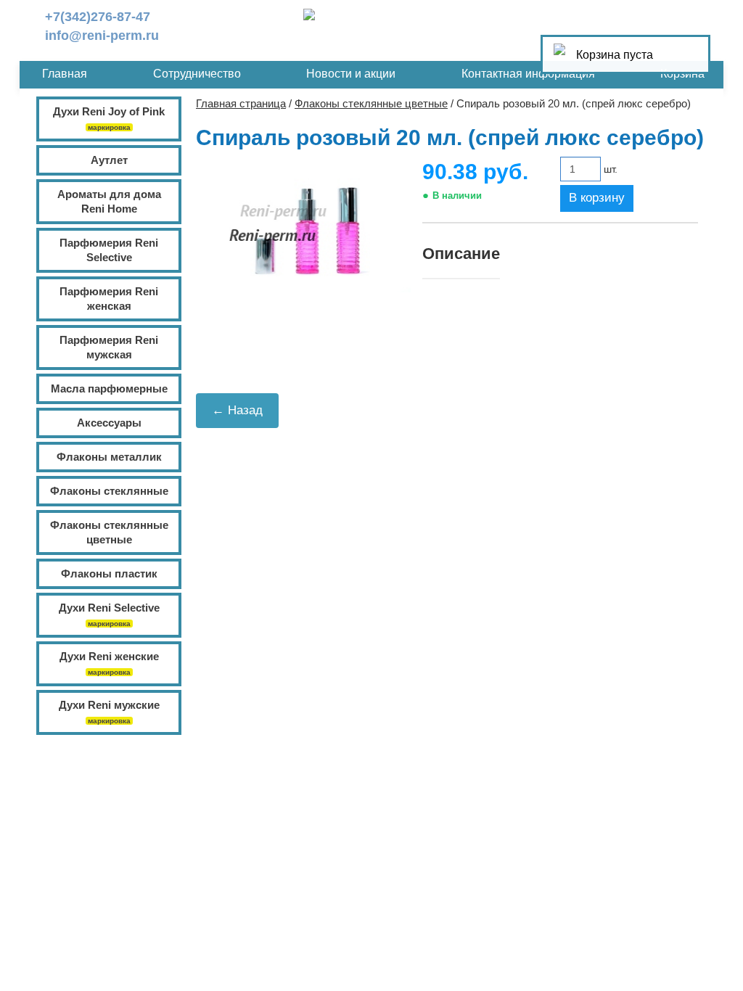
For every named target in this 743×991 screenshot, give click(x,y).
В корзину (597, 198)
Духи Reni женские (109, 656)
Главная (64, 73)
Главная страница (241, 103)
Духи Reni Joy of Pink (109, 111)
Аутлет (109, 160)
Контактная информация (528, 73)
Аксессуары (109, 422)
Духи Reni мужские (109, 705)
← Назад (237, 410)
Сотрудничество (197, 73)
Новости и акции (350, 73)
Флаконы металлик (109, 457)
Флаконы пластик (109, 573)
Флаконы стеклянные (109, 491)
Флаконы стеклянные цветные (371, 103)
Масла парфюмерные (109, 388)
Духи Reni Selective (109, 607)
